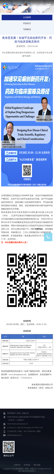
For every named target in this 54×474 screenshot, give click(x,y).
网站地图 (37, 465)
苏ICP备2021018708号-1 (27, 471)
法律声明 (17, 465)
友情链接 (27, 465)
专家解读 (27, 29)
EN (34, 5)
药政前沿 (27, 23)
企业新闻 (27, 17)
